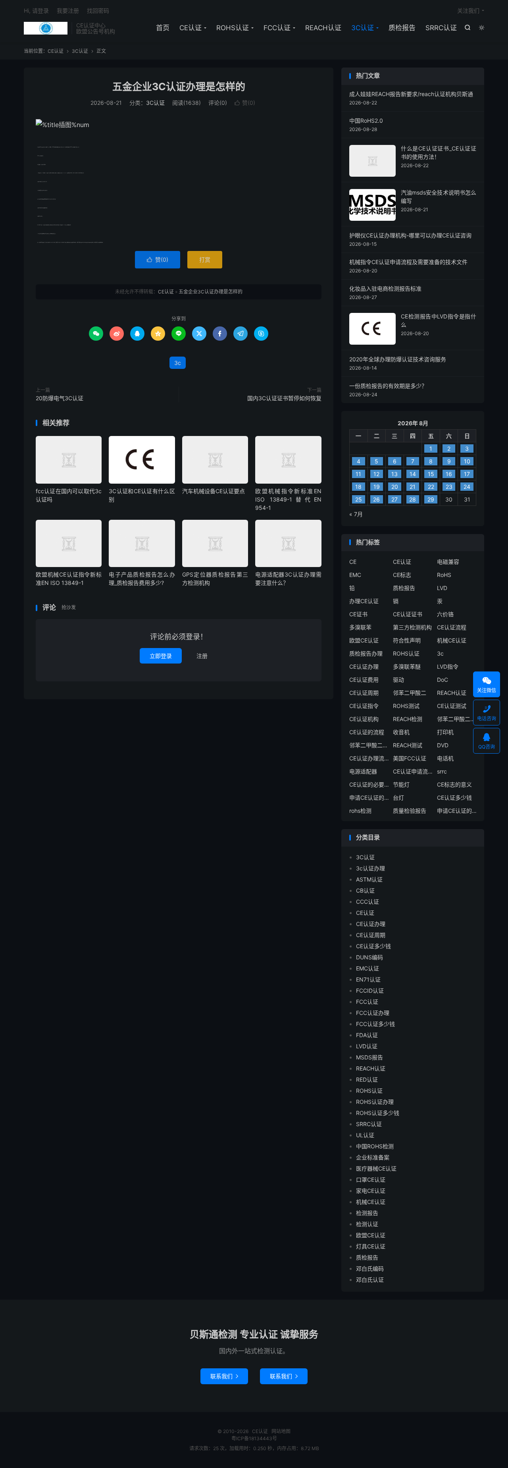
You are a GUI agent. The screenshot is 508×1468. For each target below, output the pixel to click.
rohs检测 (360, 810)
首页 (162, 28)
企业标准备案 (372, 1157)
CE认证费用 (364, 679)
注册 (202, 655)
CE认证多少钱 (454, 797)
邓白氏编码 (370, 1268)
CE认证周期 (364, 692)
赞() (245, 102)
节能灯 (401, 784)
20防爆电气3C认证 (59, 398)
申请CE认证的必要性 (369, 797)
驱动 (398, 679)
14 (413, 474)
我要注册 (68, 10)
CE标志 (402, 574)
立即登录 (161, 655)
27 (394, 499)
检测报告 (367, 1213)
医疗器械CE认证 (376, 1168)
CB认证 (365, 890)
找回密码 (98, 10)
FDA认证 (367, 1035)
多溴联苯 (360, 627)
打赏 (204, 259)
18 (358, 486)
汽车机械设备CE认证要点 (213, 491)
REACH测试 (407, 745)
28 (412, 499)
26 (376, 499)
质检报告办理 (366, 653)
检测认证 (367, 1224)
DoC (442, 679)
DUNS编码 (369, 957)
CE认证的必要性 (369, 784)
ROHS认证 (232, 28)
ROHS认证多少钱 (377, 1112)
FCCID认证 (370, 990)
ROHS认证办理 (375, 1101)
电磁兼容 (448, 561)
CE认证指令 (364, 705)
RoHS (444, 574)
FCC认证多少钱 (375, 1023)
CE (352, 561)
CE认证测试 (451, 705)
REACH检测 (407, 719)
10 (467, 461)
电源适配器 (363, 771)
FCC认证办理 (372, 1012)
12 (376, 474)
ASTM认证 (369, 879)
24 (467, 486)
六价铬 (445, 614)
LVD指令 (447, 666)
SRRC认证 (441, 28)
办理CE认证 (364, 601)
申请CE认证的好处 (457, 810)
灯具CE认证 (370, 1246)
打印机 (445, 732)
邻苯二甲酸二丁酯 (369, 745)
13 (394, 474)
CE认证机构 (364, 719)
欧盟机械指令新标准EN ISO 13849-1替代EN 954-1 (288, 499)
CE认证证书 (407, 614)
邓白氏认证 (370, 1279)
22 (431, 486)
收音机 (401, 732)
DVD (442, 745)
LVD (442, 587)
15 (431, 474)
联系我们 (224, 1376)
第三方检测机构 (412, 627)
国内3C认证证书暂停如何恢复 (284, 398)
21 (413, 486)
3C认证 (362, 28)
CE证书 (358, 614)
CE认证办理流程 (369, 758)
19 (376, 486)
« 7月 (356, 514)
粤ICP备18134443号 (254, 1438)
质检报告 (402, 28)
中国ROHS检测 (375, 1146)
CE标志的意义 (454, 784)
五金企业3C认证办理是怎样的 (178, 87)
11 (358, 474)
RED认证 (367, 1079)
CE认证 (45, 28)
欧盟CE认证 (364, 640)
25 (358, 499)
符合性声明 (407, 640)
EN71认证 (368, 979)
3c (177, 362)
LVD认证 (366, 1046)
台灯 (398, 797)
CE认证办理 (364, 666)
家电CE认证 (370, 1190)
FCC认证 (277, 28)
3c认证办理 (370, 868)
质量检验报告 (409, 810)
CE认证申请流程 (413, 771)
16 (449, 474)
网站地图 (281, 1431)
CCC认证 (367, 901)
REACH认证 (323, 28)
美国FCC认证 (409, 758)
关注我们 (468, 10)
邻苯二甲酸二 (409, 692)
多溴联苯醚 (407, 666)
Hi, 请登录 (36, 10)
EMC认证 (367, 968)
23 (449, 486)
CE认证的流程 (366, 732)
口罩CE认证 (370, 1179)
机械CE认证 (451, 640)
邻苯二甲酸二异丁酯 (457, 719)
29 (430, 499)
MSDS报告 (369, 1057)
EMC (355, 574)
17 (467, 474)
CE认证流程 (451, 627)
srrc (442, 771)
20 (394, 486)
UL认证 (365, 1135)
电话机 (445, 758)
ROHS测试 (406, 705)
